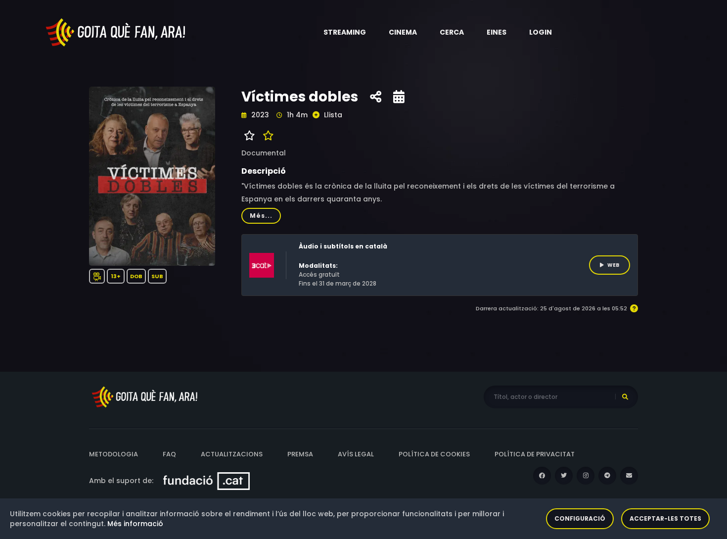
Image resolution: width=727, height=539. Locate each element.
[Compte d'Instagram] (585, 476)
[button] (344, 32)
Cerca (452, 32)
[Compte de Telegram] (607, 476)
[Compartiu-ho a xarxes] (375, 97)
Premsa (300, 454)
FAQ (169, 454)
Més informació (135, 524)
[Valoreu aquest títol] (266, 135)
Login (540, 32)
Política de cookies (434, 454)
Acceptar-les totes (665, 518)
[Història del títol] (399, 97)
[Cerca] (625, 396)
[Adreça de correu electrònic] (629, 476)
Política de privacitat (535, 454)
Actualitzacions (232, 454)
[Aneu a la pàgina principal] (116, 32)
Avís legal (356, 454)
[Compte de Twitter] (564, 476)
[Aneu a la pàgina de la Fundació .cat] (206, 481)
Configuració (579, 518)
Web (613, 265)
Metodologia (113, 454)
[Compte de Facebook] (542, 476)
